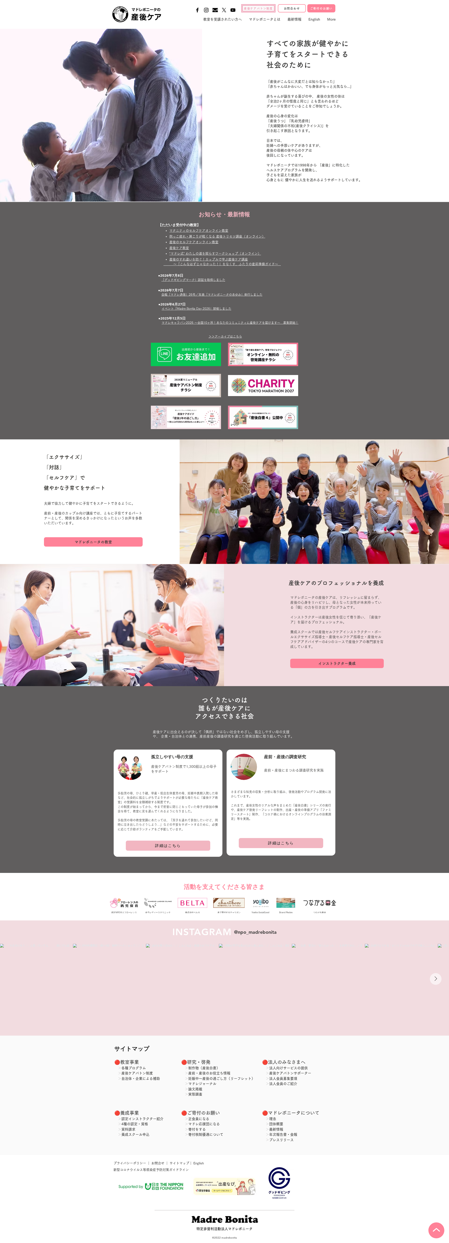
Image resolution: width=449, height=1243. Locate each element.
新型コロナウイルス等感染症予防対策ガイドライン (151, 1169)
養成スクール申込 (135, 1134)
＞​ (267, 1083)
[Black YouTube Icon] (233, 10)
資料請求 (128, 1129)
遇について (214, 1134)
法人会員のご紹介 (283, 1083)
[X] (224, 10)
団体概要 (276, 1124)
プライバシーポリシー (130, 1163)
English (198, 1163)
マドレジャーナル (202, 1083)
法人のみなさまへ (286, 1062)
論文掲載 (195, 1089)
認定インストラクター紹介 (142, 1119)
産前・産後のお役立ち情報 (209, 1073)
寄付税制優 (197, 1134)
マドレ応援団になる (204, 1124)
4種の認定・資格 (134, 1124)
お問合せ (157, 1163)
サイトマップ (179, 1163)
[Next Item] (436, 979)
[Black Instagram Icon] (206, 10)
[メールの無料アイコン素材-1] (215, 10)
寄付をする (197, 1129)
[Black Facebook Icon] (197, 10)
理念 (272, 1119)
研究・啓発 (198, 1062)
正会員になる (198, 1119)
